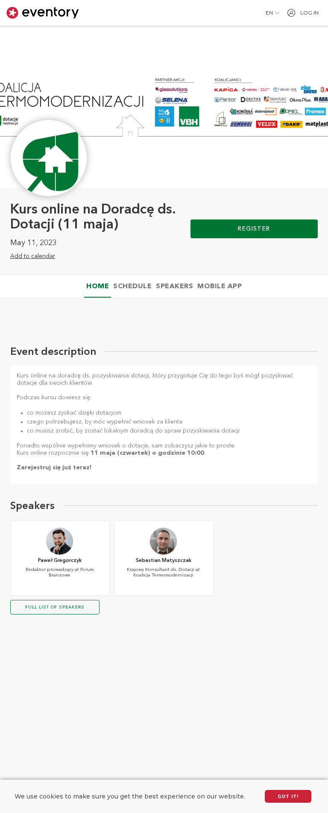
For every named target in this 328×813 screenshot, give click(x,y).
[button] (272, 13)
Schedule (132, 286)
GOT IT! (288, 796)
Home (97, 286)
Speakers (174, 286)
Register (254, 229)
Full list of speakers (55, 607)
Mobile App (219, 286)
